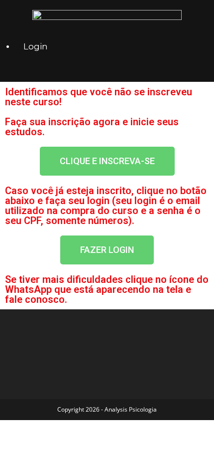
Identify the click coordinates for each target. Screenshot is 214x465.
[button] (107, 161)
